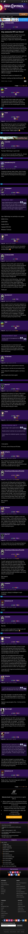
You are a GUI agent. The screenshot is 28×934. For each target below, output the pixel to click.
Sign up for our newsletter (8, 923)
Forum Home (3, 16)
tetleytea (7, 452)
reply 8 (15, 335)
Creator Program (4, 913)
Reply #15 (3, 513)
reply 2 (11, 200)
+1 (2, 360)
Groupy (2, 893)
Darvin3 (7, 733)
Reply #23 (3, 715)
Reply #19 (3, 607)
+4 (2, 26)
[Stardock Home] (5, 1)
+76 (2, 641)
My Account (20, 904)
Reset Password (21, 909)
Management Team (5, 906)
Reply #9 (3, 330)
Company (3, 900)
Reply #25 (3, 777)
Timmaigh (7, 637)
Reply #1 (3, 96)
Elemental (18, 884)
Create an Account (21, 906)
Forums (2, 917)
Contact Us (3, 915)
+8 (2, 145)
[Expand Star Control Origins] (2, 862)
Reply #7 (3, 261)
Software (3, 880)
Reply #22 (3, 682)
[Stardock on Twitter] (8, 872)
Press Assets (3, 911)
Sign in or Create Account (14, 817)
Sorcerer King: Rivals (20, 897)
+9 (2, 388)
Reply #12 (3, 420)
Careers (2, 908)
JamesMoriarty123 (10, 162)
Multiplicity (3, 891)
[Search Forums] (27, 1)
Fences (2, 888)
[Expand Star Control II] (2, 853)
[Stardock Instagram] (17, 872)
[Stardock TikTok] (14, 874)
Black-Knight (8, 709)
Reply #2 (3, 121)
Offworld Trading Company (21, 893)
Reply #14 (3, 479)
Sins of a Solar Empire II (20, 888)
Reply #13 (3, 458)
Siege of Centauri (19, 895)
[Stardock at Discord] (11, 874)
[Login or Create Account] (22, 1)
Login (12, 16)
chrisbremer (8, 356)
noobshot (7, 583)
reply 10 (15, 425)
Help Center (20, 902)
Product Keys (20, 908)
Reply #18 (3, 589)
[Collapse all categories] (27, 842)
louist (6, 112)
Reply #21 (3, 644)
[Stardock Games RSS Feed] (19, 874)
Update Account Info (22, 911)
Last (26, 85)
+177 (2, 736)
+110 (2, 475)
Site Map (22, 931)
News (2, 909)
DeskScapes (3, 890)
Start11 (2, 886)
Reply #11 (3, 391)
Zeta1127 (7, 384)
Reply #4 (3, 168)
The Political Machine (20, 891)
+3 (2, 166)
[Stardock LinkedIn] (16, 874)
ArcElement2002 (9, 23)
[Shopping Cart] (24, 1)
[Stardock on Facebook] (10, 872)
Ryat (6, 88)
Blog (2, 904)
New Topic (23, 14)
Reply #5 (3, 194)
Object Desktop (4, 882)
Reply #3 (3, 148)
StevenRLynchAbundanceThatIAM (14, 471)
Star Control (18, 890)
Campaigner (8, 188)
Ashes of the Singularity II (21, 882)
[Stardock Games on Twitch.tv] (15, 872)
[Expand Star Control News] (2, 860)
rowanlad (7, 142)
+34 (2, 604)
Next (24, 85)
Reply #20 (3, 623)
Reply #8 (3, 301)
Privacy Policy (6, 931)
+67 (2, 298)
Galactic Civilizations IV (20, 886)
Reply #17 (3, 558)
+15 (2, 116)
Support (20, 900)
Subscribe (19, 925)
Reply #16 (3, 540)
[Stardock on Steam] (20, 872)
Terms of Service (13, 931)
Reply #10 (3, 362)
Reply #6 (3, 243)
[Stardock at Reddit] (9, 874)
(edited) (16, 330)
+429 (2, 92)
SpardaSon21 (8, 295)
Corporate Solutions (5, 884)
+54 (2, 455)
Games (18, 880)
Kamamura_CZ (9, 601)
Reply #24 (3, 739)
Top (26, 96)
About (2, 902)
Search (8, 16)
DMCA (18, 931)
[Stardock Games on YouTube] (13, 872)
